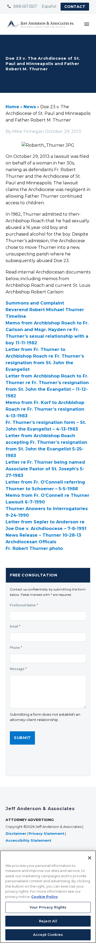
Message (18, 668)
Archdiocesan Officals (31, 541)
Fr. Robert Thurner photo (34, 548)
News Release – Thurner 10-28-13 (43, 535)
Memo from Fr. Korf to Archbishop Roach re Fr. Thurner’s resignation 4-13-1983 (45, 409)
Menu (86, 24)
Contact (74, 6)
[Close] (89, 858)
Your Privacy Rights (48, 907)
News (29, 106)
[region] (48, 896)
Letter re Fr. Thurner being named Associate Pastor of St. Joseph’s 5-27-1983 (45, 469)
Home (12, 106)
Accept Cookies (48, 934)
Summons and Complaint (35, 303)
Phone (16, 647)
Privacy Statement (46, 834)
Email (15, 626)
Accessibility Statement (29, 840)
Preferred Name (24, 605)
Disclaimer (16, 834)
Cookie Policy (44, 896)
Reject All (48, 921)
